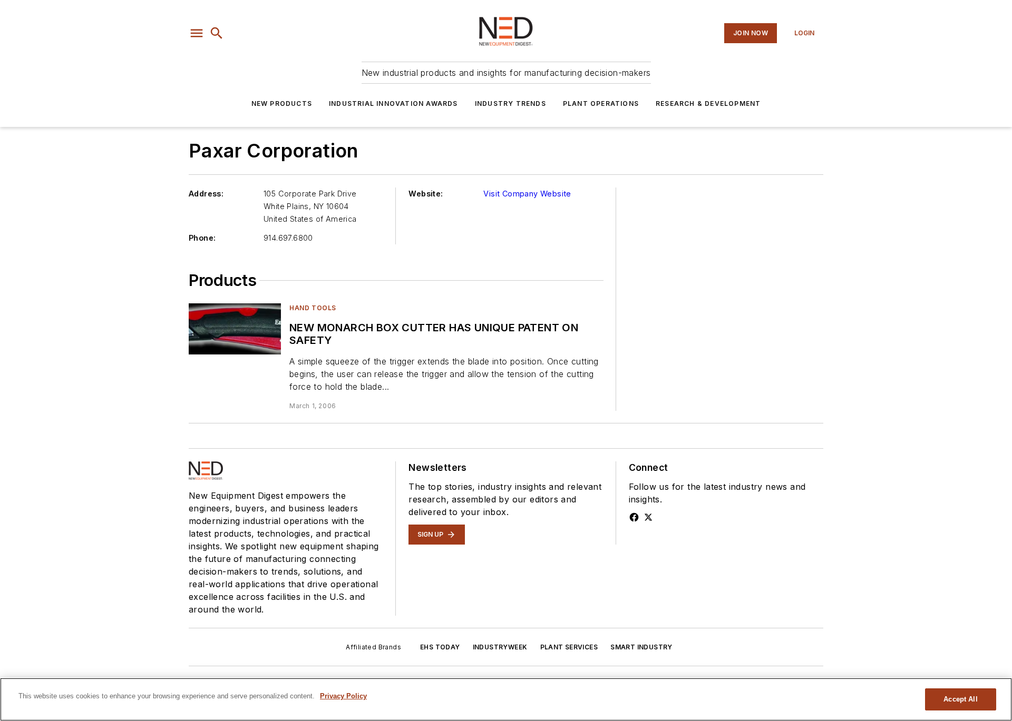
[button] (197, 33)
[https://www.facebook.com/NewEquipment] (634, 517)
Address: (206, 193)
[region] (506, 699)
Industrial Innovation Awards (393, 103)
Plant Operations (601, 103)
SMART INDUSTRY (641, 647)
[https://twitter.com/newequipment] (648, 517)
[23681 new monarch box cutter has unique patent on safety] (235, 328)
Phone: (202, 237)
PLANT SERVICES (569, 647)
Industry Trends (510, 103)
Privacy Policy (343, 696)
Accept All (960, 699)
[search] (217, 33)
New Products (281, 103)
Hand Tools (312, 308)
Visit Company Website (527, 193)
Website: (425, 193)
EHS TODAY (440, 647)
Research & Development (708, 103)
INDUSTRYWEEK (500, 647)
